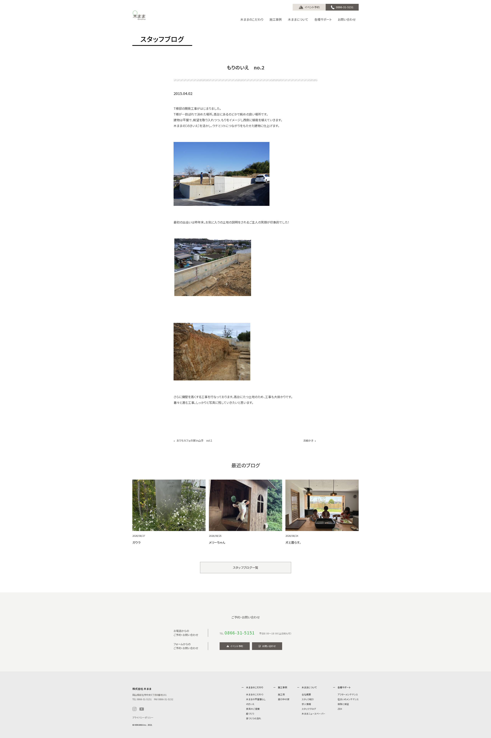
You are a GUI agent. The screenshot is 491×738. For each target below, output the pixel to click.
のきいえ (250, 704)
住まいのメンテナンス (348, 699)
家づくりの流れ (253, 718)
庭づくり (250, 713)
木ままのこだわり (254, 694)
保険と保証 (343, 704)
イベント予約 (312, 7)
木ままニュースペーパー (313, 713)
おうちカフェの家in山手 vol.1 (194, 440)
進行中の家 (283, 699)
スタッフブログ (309, 708)
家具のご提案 (253, 708)
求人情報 (306, 704)
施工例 (281, 694)
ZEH (340, 708)
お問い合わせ (269, 646)
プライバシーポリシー (142, 717)
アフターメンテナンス (348, 694)
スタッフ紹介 (308, 699)
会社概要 (306, 694)
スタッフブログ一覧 (245, 567)
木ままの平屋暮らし (256, 699)
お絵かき (308, 440)
